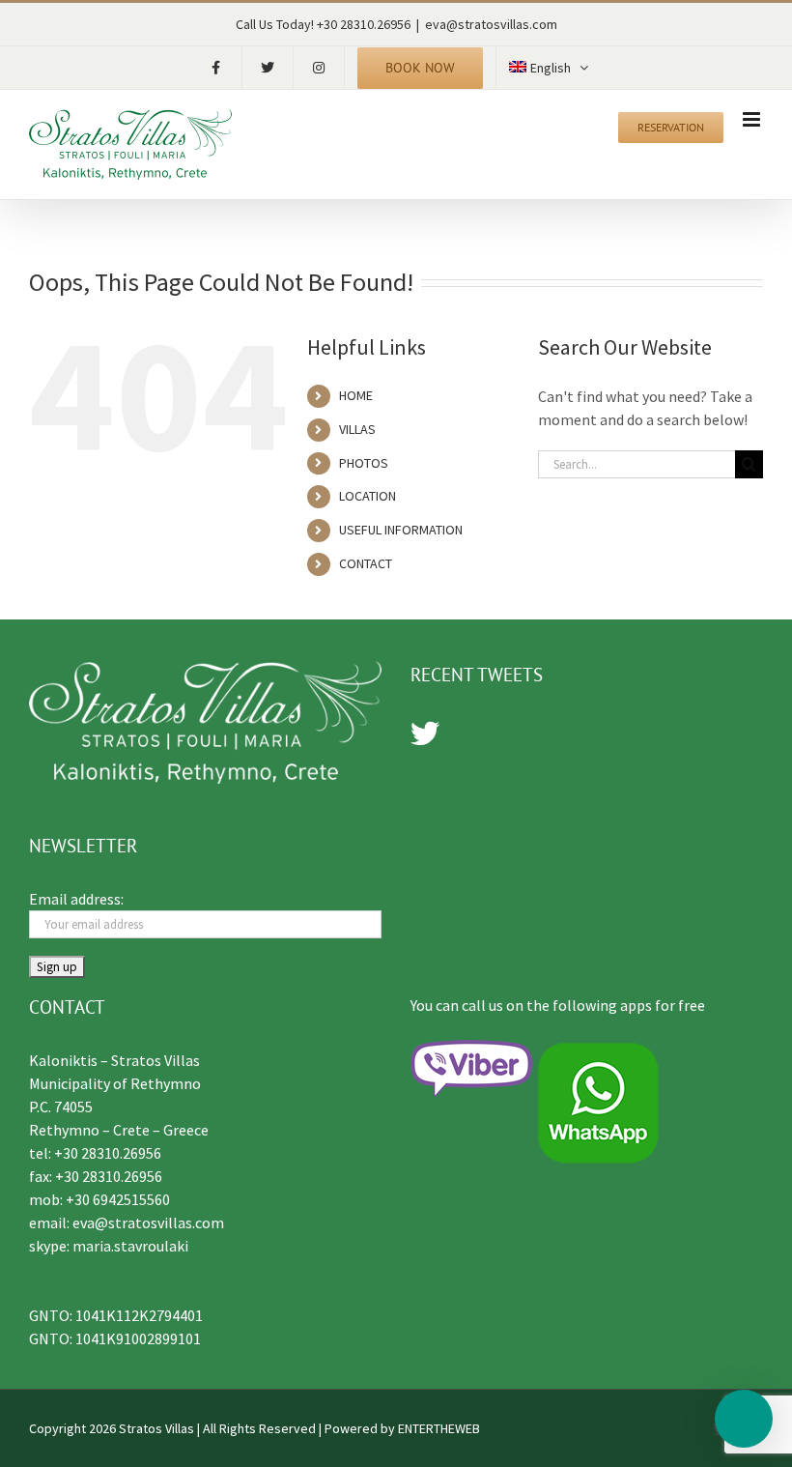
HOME (356, 395)
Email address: (76, 898)
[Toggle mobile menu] (753, 119)
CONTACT (365, 563)
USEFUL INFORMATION (401, 529)
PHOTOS (363, 463)
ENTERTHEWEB (439, 1428)
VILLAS (357, 429)
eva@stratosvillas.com (491, 24)
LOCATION (367, 495)
